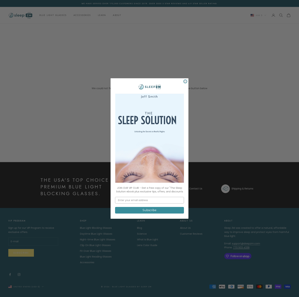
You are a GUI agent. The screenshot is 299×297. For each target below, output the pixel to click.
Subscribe (149, 210)
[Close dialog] (185, 81)
